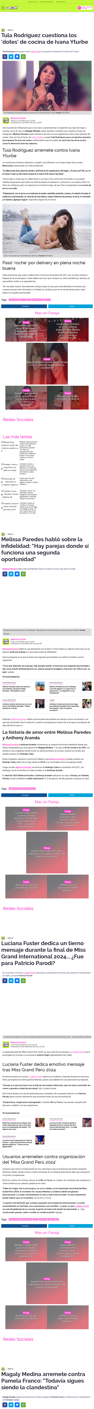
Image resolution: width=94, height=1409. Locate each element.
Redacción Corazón (18, 118)
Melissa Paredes (18, 719)
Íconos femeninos (9, 682)
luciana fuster (14, 1219)
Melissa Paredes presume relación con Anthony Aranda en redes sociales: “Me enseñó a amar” (16, 689)
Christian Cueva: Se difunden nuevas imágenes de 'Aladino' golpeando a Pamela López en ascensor (28, 495)
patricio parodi (26, 1219)
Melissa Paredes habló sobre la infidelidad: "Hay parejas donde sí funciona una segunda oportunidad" (26, 331)
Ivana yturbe (14, 300)
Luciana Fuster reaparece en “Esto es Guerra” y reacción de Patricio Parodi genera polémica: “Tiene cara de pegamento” (17, 1143)
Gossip (51, 700)
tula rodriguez (25, 300)
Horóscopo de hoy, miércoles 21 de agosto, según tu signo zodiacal (29, 481)
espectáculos (37, 300)
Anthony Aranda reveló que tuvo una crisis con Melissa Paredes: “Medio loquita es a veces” (17, 706)
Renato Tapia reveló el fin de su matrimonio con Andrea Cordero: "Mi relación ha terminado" (26, 399)
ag (57, 1219)
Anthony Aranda (29, 789)
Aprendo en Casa (33, 1)
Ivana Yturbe (35, 51)
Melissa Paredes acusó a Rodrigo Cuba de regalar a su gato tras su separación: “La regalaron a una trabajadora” (62, 690)
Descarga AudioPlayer (46, 1)
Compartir (25, 306)
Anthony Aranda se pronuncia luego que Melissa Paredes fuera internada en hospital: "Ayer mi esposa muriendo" (64, 707)
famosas (43, 1219)
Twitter (71, 306)
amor (36, 1219)
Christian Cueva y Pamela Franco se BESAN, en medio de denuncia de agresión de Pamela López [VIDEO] (28, 469)
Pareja (10, 30)
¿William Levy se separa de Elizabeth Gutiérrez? (68, 888)
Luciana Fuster (29, 973)
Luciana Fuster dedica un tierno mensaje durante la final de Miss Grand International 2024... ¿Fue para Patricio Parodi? (68, 331)
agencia (47, 300)
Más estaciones (60, 1)
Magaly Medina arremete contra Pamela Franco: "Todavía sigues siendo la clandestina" (47, 365)
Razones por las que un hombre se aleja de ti (68, 399)
